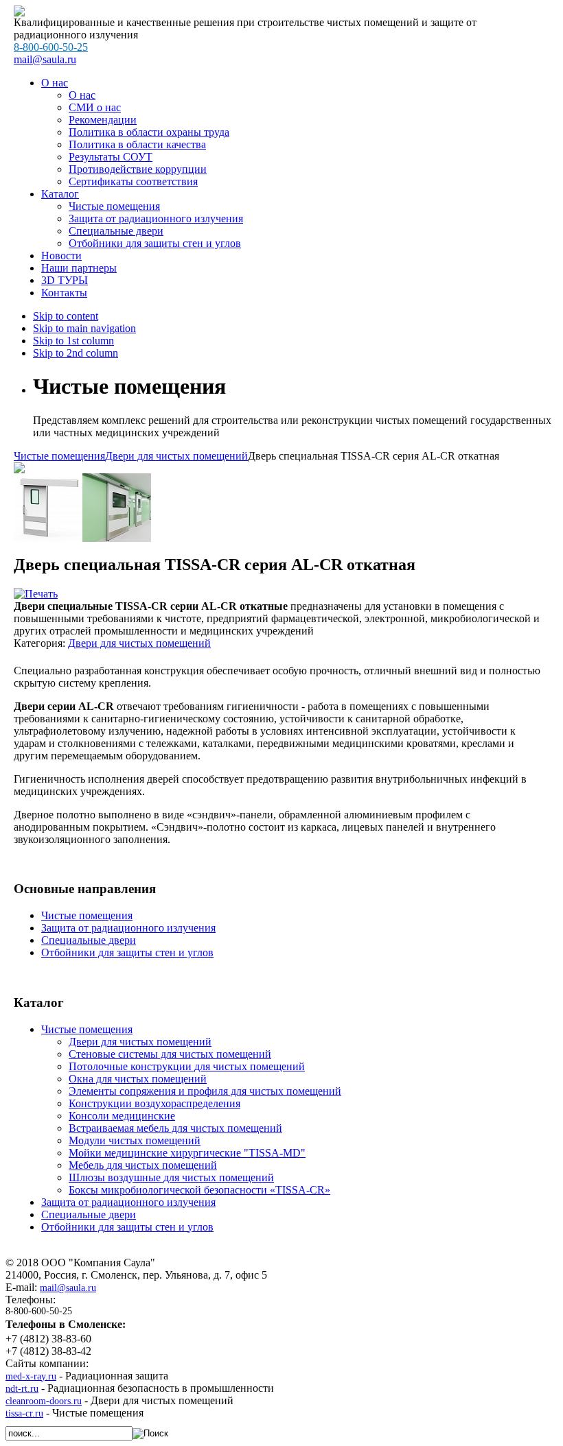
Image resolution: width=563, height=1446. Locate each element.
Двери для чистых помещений (176, 456)
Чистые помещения (59, 456)
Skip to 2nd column (75, 353)
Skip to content (65, 316)
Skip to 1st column (73, 340)
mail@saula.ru (68, 1288)
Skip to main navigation (84, 328)
